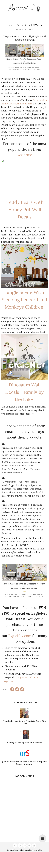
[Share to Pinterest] (22, 689)
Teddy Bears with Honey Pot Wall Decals (24, 209)
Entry (4, 681)
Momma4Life (24, 8)
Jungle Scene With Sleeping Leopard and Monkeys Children (24, 299)
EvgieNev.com (19, 635)
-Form (10, 681)
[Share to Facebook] (12, 689)
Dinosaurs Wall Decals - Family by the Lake (24, 392)
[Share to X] (17, 689)
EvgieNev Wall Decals (28, 677)
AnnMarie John (37, 850)
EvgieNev (24, 155)
